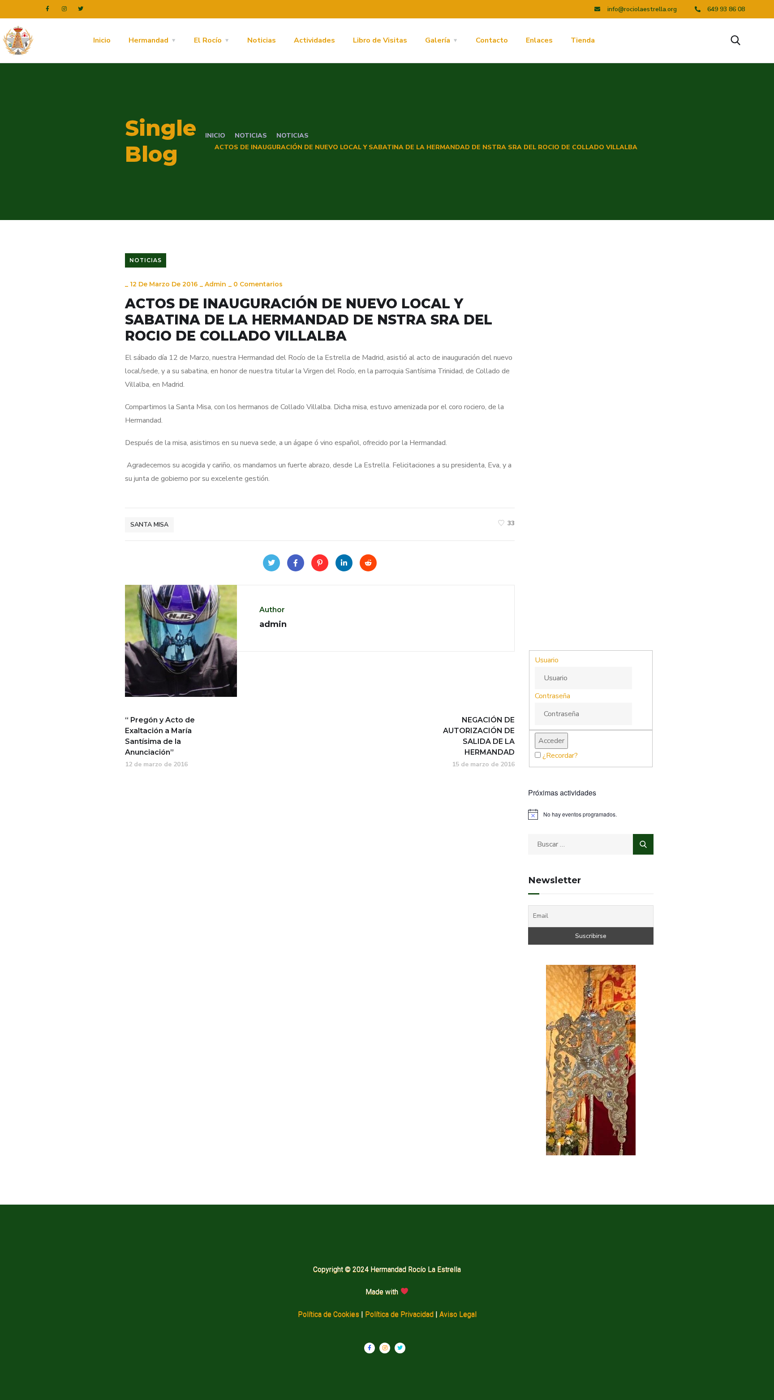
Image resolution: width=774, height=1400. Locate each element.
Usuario (547, 660)
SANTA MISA (149, 524)
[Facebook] (295, 562)
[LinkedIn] (344, 562)
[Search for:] (591, 844)
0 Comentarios (258, 284)
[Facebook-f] (47, 9)
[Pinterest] (319, 562)
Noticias (261, 40)
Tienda (583, 40)
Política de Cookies (328, 1314)
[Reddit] (368, 562)
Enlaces (539, 40)
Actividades (314, 40)
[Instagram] (64, 9)
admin (215, 284)
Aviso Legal (458, 1314)
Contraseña (552, 696)
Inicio (102, 40)
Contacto (492, 40)
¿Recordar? (560, 755)
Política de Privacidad (399, 1314)
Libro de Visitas (380, 40)
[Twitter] (80, 9)
